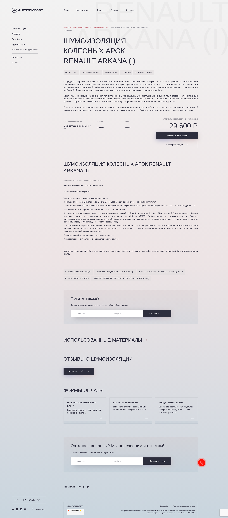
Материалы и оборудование (25, 49)
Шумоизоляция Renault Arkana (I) (115, 272)
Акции (15, 62)
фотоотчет (71, 72)
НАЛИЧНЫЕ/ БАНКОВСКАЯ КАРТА (81, 404)
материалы (111, 72)
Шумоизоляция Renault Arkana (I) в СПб (161, 272)
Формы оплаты (143, 72)
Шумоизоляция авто (77, 278)
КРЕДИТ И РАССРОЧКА (171, 403)
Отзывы (114, 10)
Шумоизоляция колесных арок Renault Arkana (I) (121, 278)
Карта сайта (164, 506)
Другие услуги (18, 44)
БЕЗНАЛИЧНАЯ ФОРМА (126, 403)
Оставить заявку (91, 72)
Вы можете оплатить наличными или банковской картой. (84, 411)
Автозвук (16, 34)
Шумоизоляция (19, 29)
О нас (66, 10)
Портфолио (17, 57)
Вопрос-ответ (83, 10)
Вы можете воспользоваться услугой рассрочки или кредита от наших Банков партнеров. (176, 410)
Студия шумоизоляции (78, 272)
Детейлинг (17, 39)
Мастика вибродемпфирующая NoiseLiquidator (83, 185)
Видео (100, 10)
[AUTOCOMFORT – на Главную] (32, 10)
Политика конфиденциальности (184, 506)
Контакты (130, 10)
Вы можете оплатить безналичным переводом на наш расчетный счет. (130, 408)
